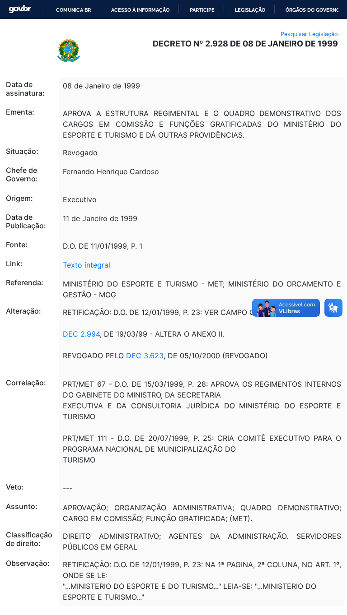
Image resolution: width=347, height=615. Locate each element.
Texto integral (86, 264)
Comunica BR (73, 10)
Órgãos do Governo (313, 10)
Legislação (250, 10)
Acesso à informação (140, 10)
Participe (202, 10)
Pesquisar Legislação (309, 34)
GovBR (20, 9)
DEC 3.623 (145, 355)
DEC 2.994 (81, 333)
